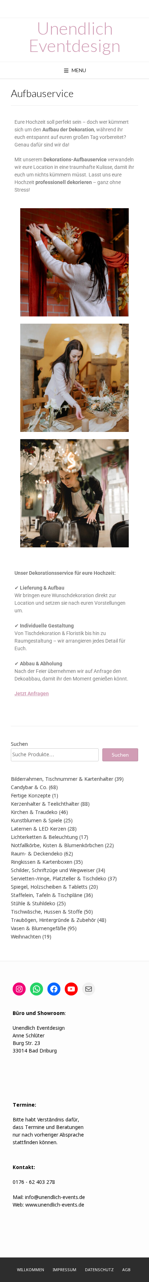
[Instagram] (19, 989)
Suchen (19, 744)
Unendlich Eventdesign (74, 36)
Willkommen (30, 1270)
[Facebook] (53, 989)
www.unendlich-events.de (54, 1205)
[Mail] (88, 989)
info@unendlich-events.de (55, 1197)
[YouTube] (71, 989)
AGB (126, 1270)
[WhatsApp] (36, 989)
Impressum (64, 1270)
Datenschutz (99, 1270)
